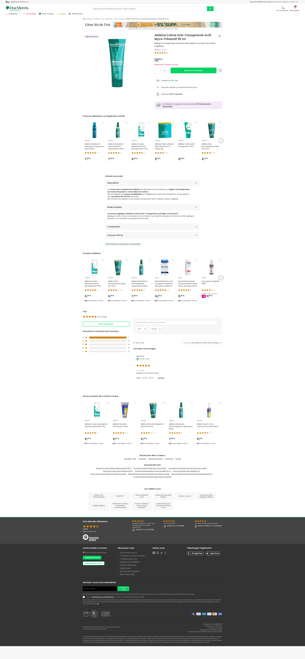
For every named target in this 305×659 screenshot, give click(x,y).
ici (98, 604)
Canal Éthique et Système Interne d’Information (205, 632)
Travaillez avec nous (128, 559)
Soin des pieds (107, 19)
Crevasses (142, 459)
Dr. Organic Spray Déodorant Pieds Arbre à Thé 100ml (152, 477)
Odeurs (121, 19)
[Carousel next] (221, 140)
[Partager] (219, 36)
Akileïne (157, 50)
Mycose (178, 459)
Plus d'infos (168, 106)
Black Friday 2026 (127, 574)
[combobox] (204, 343)
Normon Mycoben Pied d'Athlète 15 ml (186, 471)
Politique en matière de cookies (211, 630)
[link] (95, 317)
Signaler (161, 378)
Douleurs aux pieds (156, 459)
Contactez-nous (92, 557)
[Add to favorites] (220, 70)
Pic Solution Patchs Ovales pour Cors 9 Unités (150, 468)
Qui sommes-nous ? (128, 553)
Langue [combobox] (154, 329)
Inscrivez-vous (123, 588)
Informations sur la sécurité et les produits (123, 244)
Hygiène (97, 19)
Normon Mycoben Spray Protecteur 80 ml (118, 471)
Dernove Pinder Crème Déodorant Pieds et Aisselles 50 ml (192, 474)
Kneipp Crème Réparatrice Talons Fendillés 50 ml (153, 471)
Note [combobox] (139, 329)
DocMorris (88, 19)
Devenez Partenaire (128, 565)
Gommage (169, 459)
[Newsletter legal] (84, 597)
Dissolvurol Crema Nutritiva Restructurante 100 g (113, 468)
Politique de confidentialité (212, 624)
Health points (125, 568)
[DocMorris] (17, 8)
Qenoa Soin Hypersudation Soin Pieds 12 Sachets (108, 474)
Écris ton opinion (106, 324)
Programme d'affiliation (130, 562)
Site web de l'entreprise (129, 571)
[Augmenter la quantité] (164, 70)
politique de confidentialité (102, 597)
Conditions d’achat (215, 628)
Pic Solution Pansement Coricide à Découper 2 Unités (188, 468)
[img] (117, 63)
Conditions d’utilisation (213, 626)
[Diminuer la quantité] (156, 70)
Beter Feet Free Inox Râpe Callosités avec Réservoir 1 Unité (148, 474)
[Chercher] (210, 8)
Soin (115, 19)
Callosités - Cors (130, 459)
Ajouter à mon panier (193, 70)
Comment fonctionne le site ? (132, 556)
